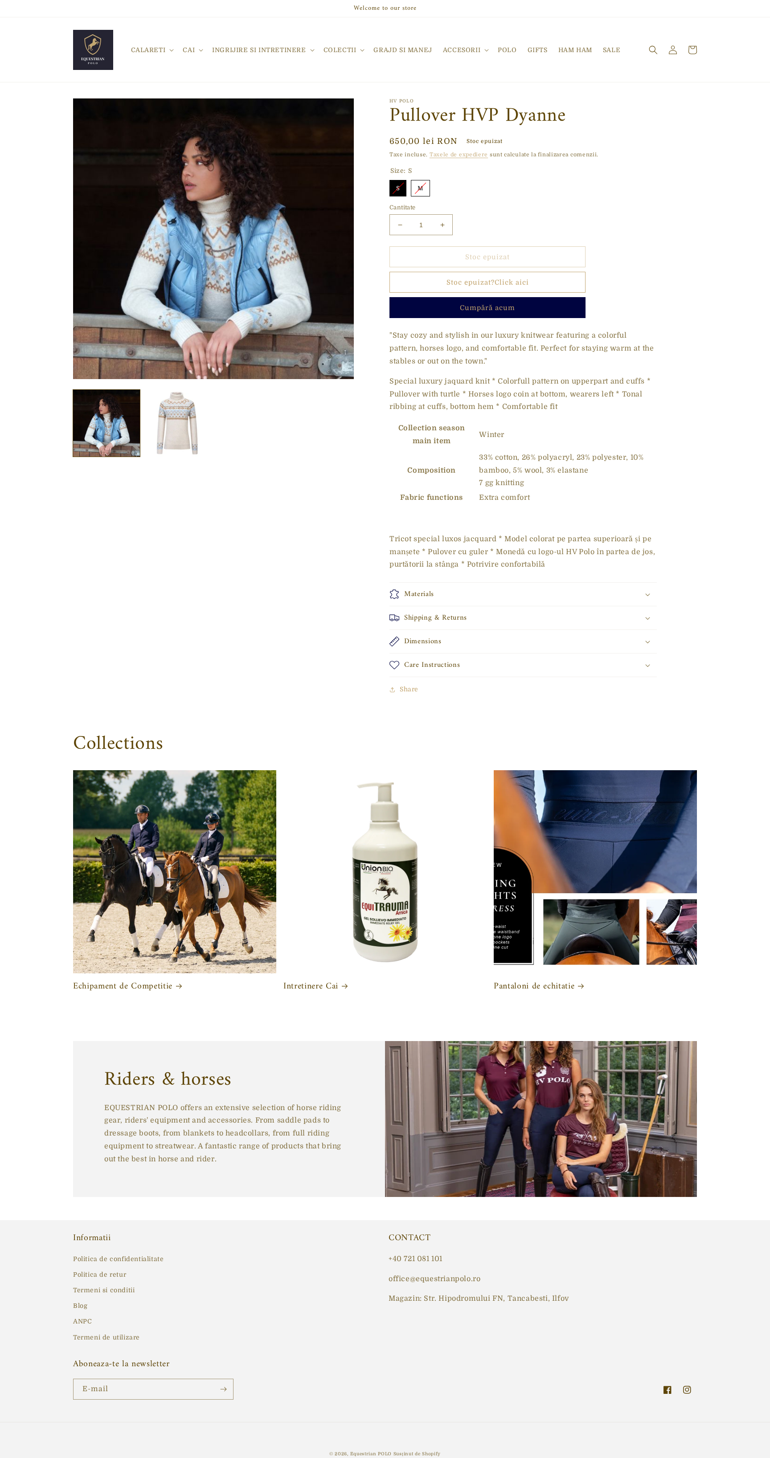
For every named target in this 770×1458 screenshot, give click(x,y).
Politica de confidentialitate (118, 1258)
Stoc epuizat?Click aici (487, 282)
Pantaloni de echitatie (534, 986)
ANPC (82, 1321)
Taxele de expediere (459, 154)
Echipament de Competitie (122, 986)
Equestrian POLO (371, 1453)
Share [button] (409, 689)
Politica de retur (99, 1274)
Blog (80, 1305)
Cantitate (402, 207)
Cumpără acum (487, 308)
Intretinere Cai (310, 986)
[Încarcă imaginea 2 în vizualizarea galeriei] (177, 423)
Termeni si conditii (104, 1290)
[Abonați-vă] (223, 1389)
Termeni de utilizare (106, 1337)
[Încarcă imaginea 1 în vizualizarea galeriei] (106, 423)
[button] (152, 50)
